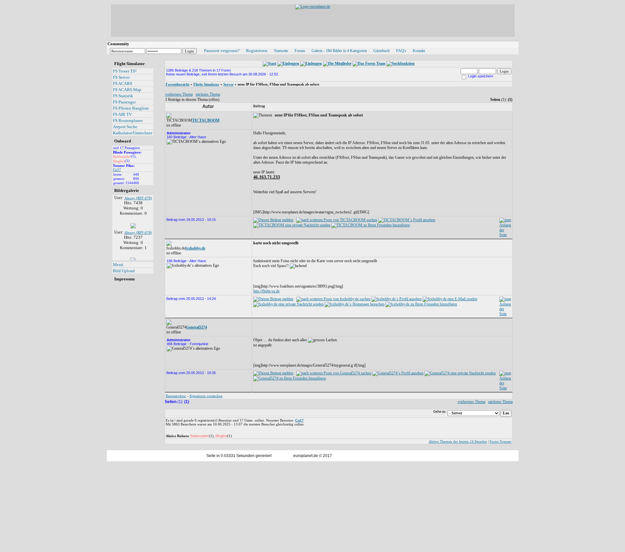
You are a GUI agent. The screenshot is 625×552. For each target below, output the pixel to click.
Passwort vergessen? (222, 50)
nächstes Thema (208, 94)
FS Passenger (124, 102)
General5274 (196, 327)
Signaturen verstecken (206, 396)
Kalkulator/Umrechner (132, 132)
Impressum (124, 278)
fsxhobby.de (195, 248)
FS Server (121, 77)
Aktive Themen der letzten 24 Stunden (458, 441)
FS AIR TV (122, 114)
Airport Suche (125, 126)
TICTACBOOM (205, 120)
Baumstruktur (176, 396)
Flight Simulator (206, 84)
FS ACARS (122, 83)
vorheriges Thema (179, 94)
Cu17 (117, 169)
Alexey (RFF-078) (138, 195)
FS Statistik (123, 95)
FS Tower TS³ (124, 71)
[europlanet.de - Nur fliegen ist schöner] (312, 6)
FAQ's (401, 50)
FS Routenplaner (128, 120)
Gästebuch (381, 50)
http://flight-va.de (266, 291)
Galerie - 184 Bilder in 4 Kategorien (339, 50)
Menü (118, 264)
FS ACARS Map (127, 89)
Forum (300, 50)
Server (228, 84)
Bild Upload (124, 270)
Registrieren (257, 50)
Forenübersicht (177, 84)
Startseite (281, 50)
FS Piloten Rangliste (131, 108)
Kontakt (419, 50)
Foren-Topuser (501, 441)
